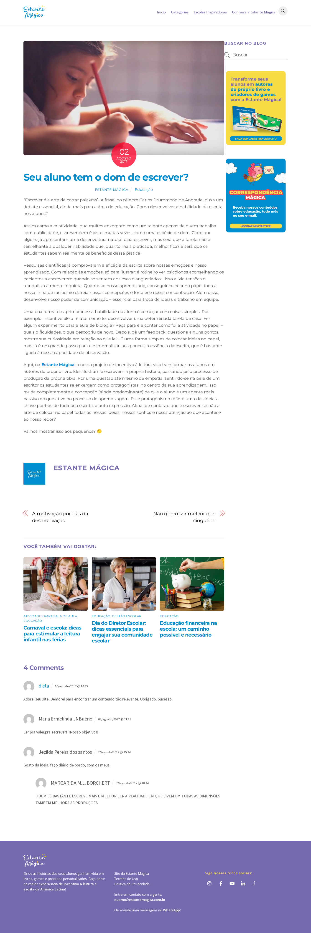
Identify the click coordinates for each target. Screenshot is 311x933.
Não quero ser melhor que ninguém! (184, 517)
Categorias (180, 12)
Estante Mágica (111, 190)
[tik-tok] (254, 883)
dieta (44, 686)
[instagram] (209, 883)
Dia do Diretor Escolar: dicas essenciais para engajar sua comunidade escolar (122, 632)
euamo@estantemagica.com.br (139, 899)
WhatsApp (171, 910)
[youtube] (232, 883)
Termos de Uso (126, 878)
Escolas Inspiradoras (210, 12)
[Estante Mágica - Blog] (34, 16)
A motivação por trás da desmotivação (60, 517)
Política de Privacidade (132, 884)
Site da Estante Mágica (131, 873)
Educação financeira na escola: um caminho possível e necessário (188, 629)
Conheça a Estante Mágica (253, 12)
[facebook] (220, 883)
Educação (144, 189)
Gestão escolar (126, 616)
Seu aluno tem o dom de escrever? (106, 177)
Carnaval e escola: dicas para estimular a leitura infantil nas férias (52, 633)
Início (161, 12)
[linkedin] (243, 883)
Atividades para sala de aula (50, 616)
